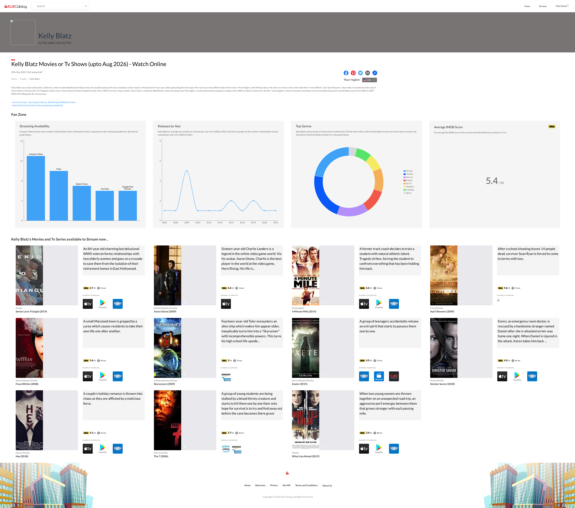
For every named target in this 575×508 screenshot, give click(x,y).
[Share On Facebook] (346, 73)
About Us (327, 485)
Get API (286, 485)
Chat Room (561, 6)
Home (527, 6)
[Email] (367, 73)
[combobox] (369, 80)
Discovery (260, 485)
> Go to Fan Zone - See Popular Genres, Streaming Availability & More (43, 102)
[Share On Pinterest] (353, 73)
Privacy (274, 485)
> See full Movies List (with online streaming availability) (37, 105)
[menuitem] (527, 6)
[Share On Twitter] (360, 73)
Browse (543, 6)
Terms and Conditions (306, 485)
